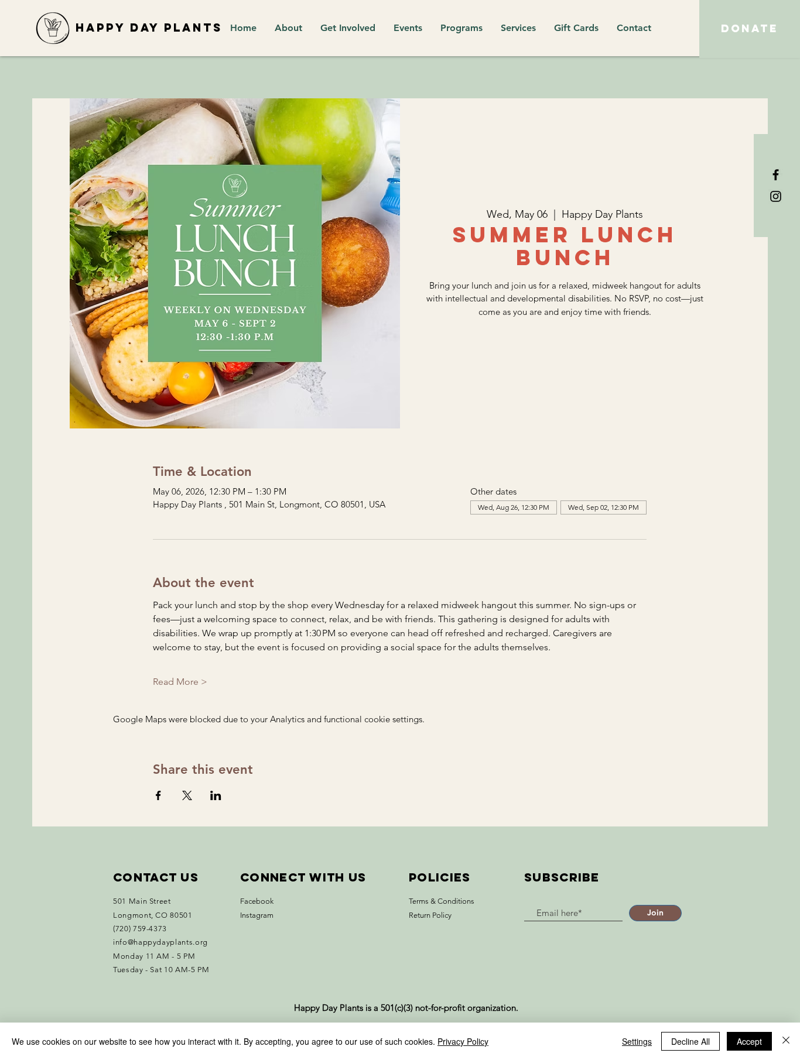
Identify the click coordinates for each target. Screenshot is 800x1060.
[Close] (786, 1041)
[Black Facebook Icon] (775, 174)
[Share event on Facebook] (158, 795)
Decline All (690, 1041)
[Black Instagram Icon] (775, 196)
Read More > (180, 681)
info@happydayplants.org (160, 942)
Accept (749, 1041)
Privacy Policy (462, 1041)
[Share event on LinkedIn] (215, 795)
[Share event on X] (187, 795)
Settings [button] (637, 1041)
